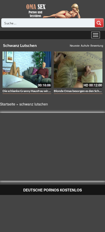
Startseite (7, 103)
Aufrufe (85, 45)
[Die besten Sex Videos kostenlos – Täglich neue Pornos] (52, 10)
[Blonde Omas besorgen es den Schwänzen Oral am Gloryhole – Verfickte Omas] (78, 69)
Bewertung (96, 45)
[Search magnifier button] (99, 23)
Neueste (75, 45)
